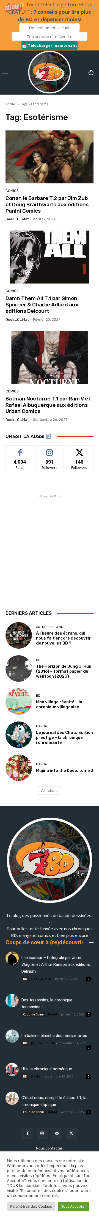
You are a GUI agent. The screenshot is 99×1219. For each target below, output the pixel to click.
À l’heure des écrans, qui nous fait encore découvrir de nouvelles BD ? (63, 638)
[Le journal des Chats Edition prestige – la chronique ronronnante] (19, 734)
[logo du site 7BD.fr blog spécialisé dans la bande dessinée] (50, 861)
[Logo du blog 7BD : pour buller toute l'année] (49, 72)
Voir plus (47, 790)
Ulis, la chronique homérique (46, 1068)
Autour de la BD (49, 627)
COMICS (12, 191)
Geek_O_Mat (17, 219)
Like (20, 450)
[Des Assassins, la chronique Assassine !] (12, 1000)
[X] (71, 1133)
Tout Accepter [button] (73, 1206)
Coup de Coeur (33, 1014)
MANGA (41, 726)
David (52, 1014)
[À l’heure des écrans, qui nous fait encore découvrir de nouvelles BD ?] (19, 635)
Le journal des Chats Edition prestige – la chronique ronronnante (64, 737)
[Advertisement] (49, 548)
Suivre (49, 450)
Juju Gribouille (43, 1043)
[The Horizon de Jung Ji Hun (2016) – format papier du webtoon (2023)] (19, 668)
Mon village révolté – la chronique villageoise (59, 704)
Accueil (11, 104)
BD (38, 660)
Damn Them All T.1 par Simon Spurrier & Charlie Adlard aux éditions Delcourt (42, 304)
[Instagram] (42, 1133)
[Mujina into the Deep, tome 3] (19, 768)
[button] (49, 25)
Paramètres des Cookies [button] (31, 1206)
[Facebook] (27, 1133)
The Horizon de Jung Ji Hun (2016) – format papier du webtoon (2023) (63, 671)
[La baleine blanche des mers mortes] (12, 1036)
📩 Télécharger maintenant (49, 45)
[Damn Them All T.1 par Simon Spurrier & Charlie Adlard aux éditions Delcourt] (50, 257)
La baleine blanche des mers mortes (54, 1035)
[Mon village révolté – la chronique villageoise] (19, 701)
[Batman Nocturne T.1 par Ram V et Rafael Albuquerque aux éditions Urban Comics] (50, 357)
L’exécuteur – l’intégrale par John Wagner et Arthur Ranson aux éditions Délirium (55, 964)
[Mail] (56, 1133)
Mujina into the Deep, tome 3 (65, 770)
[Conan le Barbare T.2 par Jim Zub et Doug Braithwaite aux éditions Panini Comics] (50, 156)
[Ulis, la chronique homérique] (12, 1069)
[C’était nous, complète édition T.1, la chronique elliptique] (12, 1098)
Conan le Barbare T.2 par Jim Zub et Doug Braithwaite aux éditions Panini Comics (47, 204)
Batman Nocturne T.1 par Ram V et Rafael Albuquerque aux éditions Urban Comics (48, 405)
